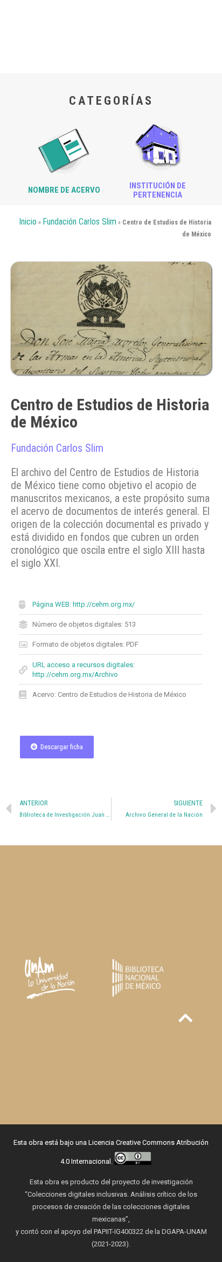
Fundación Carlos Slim (79, 221)
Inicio (28, 221)
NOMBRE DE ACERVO (64, 190)
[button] (57, 747)
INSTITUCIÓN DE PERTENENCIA (157, 190)
